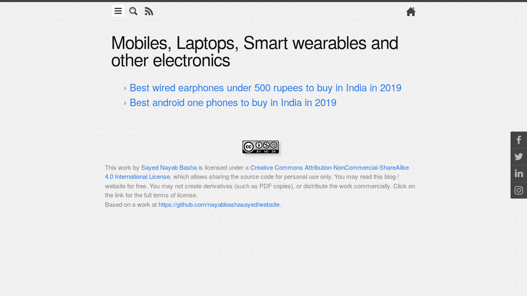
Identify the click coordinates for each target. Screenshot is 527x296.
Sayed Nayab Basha (169, 167)
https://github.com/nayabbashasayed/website (219, 204)
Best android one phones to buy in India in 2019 (233, 102)
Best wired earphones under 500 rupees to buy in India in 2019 (265, 87)
